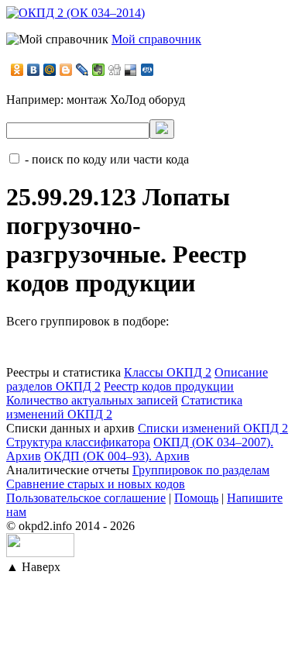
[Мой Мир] (50, 70)
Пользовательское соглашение (86, 497)
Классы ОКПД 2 (167, 372)
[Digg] (115, 70)
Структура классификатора (78, 442)
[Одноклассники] (17, 70)
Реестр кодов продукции (169, 386)
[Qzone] (147, 70)
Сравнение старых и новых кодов (95, 483)
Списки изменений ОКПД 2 (213, 428)
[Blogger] (66, 70)
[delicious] (131, 70)
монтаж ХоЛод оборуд (126, 99)
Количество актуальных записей (92, 400)
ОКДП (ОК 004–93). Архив (117, 456)
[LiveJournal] (82, 70)
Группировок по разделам (200, 470)
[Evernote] (99, 70)
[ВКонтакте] (34, 70)
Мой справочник (156, 39)
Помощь (196, 497)
